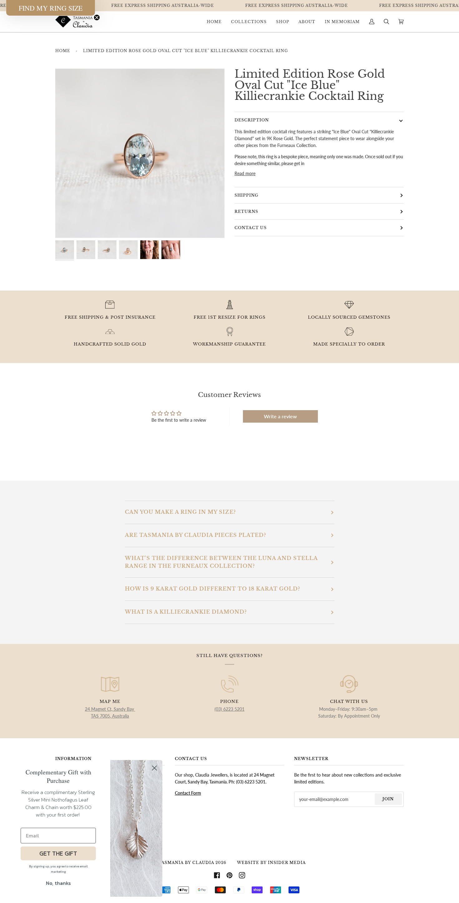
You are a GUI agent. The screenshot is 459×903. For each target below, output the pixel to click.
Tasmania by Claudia (186, 862)
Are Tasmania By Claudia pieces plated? (195, 535)
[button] (50, 8)
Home (62, 50)
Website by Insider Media (271, 862)
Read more (244, 173)
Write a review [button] (280, 416)
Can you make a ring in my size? (180, 512)
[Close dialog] (154, 768)
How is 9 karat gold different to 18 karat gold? (212, 589)
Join (388, 799)
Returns (246, 211)
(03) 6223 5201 (229, 709)
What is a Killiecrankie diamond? (186, 612)
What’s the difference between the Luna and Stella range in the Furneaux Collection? (221, 562)
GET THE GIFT (58, 853)
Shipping (246, 195)
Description (251, 120)
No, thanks (58, 883)
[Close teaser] (97, 17)
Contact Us (250, 227)
